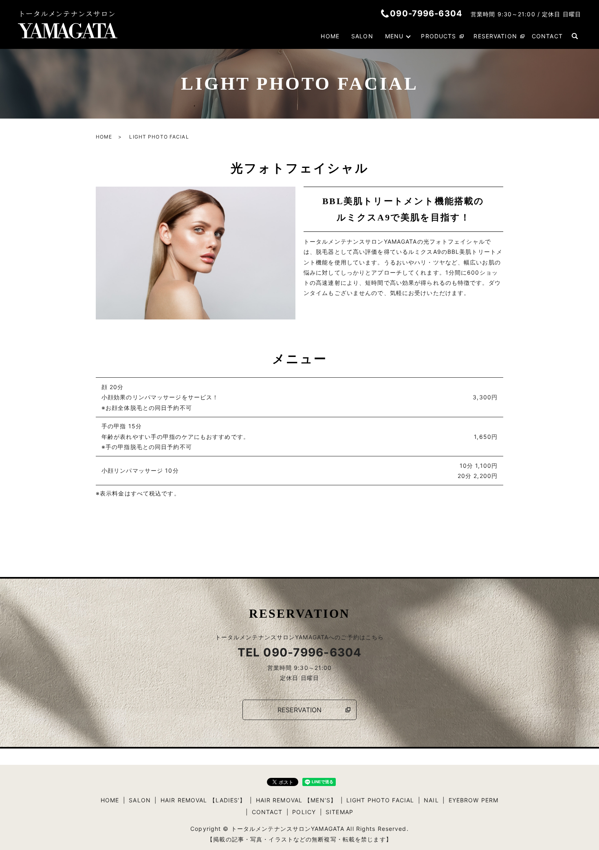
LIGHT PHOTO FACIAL (380, 800)
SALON (362, 36)
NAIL (431, 800)
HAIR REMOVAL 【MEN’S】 (296, 800)
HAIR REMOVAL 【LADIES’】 (203, 800)
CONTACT (547, 36)
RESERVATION (495, 36)
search (575, 36)
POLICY (304, 811)
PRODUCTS (438, 36)
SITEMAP (339, 811)
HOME (330, 36)
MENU (394, 36)
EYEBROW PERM (473, 800)
